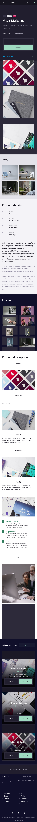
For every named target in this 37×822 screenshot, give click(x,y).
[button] (31, 2)
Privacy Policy (20, 817)
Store (23, 804)
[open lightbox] (10, 172)
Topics (23, 796)
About (6, 804)
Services (6, 798)
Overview (7, 793)
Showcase (24, 801)
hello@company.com (28, 780)
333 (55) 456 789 (26, 776)
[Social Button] (13, 813)
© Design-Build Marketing (8, 817)
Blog (22, 793)
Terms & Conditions (30, 817)
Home (6, 796)
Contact (23, 798)
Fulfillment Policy (18, 820)
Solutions (7, 801)
